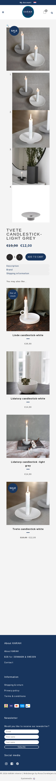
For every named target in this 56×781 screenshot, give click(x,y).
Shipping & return (13, 685)
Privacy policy (11, 690)
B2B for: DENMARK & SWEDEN (20, 657)
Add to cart (36, 257)
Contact (8, 662)
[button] (28, 26)
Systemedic (26, 778)
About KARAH (11, 651)
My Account (25, 2)
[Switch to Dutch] (33, 3)
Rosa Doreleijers (46, 773)
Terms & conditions (15, 696)
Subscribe (22, 747)
